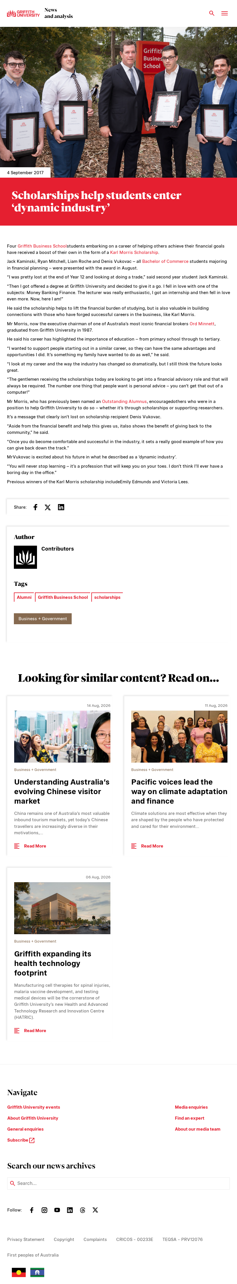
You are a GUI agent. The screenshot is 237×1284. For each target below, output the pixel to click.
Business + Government (42, 618)
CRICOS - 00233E (134, 1239)
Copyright (64, 1239)
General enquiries (25, 1129)
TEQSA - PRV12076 (182, 1239)
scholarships (107, 597)
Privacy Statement (26, 1239)
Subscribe (18, 1140)
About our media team (198, 1129)
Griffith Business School (42, 246)
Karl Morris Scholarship (134, 252)
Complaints (95, 1239)
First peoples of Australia (33, 1255)
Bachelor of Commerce (165, 261)
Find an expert (189, 1118)
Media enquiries (191, 1107)
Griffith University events (33, 1107)
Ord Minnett (202, 323)
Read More (35, 846)
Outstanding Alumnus (124, 401)
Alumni (24, 597)
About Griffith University (32, 1118)
